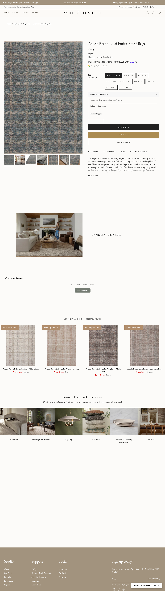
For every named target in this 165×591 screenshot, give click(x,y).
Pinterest (62, 576)
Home (9, 23)
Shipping (91, 57)
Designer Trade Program (129, 7)
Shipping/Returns (38, 576)
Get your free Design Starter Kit (75, 2)
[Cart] (159, 13)
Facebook (62, 572)
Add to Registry (124, 142)
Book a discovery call (145, 585)
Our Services (9, 572)
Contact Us (36, 584)
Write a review (82, 290)
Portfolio (7, 576)
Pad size (92, 106)
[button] (15, 13)
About (6, 569)
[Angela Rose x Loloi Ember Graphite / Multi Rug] (103, 345)
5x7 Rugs (17, 23)
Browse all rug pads (96, 113)
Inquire (7, 584)
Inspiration (8, 580)
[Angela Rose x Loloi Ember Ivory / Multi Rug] (20, 345)
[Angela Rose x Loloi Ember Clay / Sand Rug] (61, 345)
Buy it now (124, 135)
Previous (4, 97)
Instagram (63, 569)
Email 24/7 (35, 580)
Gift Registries (150, 7)
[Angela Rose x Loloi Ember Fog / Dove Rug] (144, 345)
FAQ (33, 569)
